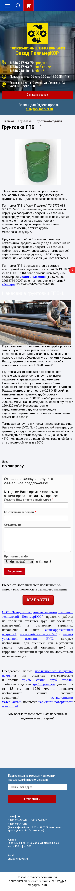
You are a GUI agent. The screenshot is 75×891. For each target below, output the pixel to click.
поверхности (63, 701)
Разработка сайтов (39, 881)
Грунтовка (25, 121)
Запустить (14, 571)
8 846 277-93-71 (22, 67)
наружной (46, 701)
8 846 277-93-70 (22, 63)
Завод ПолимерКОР (37, 53)
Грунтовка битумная (49, 121)
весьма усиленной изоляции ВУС (37, 636)
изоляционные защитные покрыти (37, 673)
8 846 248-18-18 (22, 71)
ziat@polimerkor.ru (39, 109)
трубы (26, 679)
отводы (67, 679)
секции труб (46, 679)
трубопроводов (44, 684)
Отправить (32, 799)
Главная (9, 121)
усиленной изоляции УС (38, 634)
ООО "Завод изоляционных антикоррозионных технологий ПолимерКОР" (37, 614)
